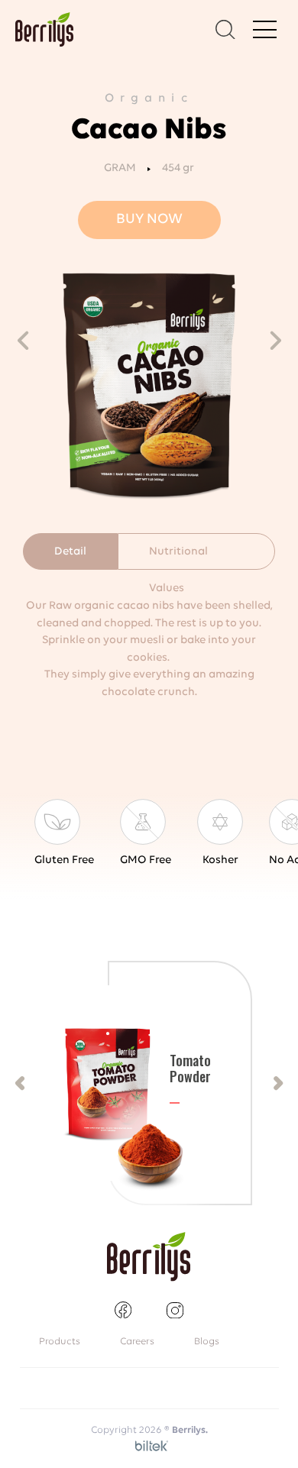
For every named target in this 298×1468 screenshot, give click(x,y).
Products (59, 1342)
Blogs (206, 1342)
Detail (70, 552)
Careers (137, 1342)
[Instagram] (175, 1310)
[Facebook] (123, 1310)
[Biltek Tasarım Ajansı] (149, 1445)
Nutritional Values (178, 558)
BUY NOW (149, 219)
